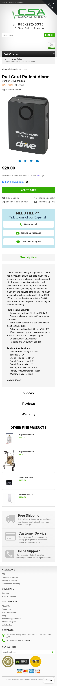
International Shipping (11, 584)
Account (5, 593)
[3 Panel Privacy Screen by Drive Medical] (9, 499)
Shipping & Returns (10, 577)
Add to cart (28, 190)
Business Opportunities (11, 619)
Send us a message (31, 233)
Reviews (28, 403)
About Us (6, 606)
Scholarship (7, 625)
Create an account (16, 2)
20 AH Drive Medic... (27, 477)
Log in (4, 2)
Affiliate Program (9, 622)
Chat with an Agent (31, 242)
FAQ (3, 574)
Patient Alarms (14, 90)
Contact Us (39, 28)
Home (6, 59)
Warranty (28, 414)
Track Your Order (9, 596)
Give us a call (30, 224)
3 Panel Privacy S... (27, 494)
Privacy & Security (9, 580)
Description (28, 257)
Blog (4, 616)
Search (49, 35)
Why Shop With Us (9, 612)
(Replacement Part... (27, 435)
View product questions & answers (15, 69)
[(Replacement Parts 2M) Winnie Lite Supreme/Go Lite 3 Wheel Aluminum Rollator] (9, 461)
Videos (28, 393)
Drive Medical (17, 59)
